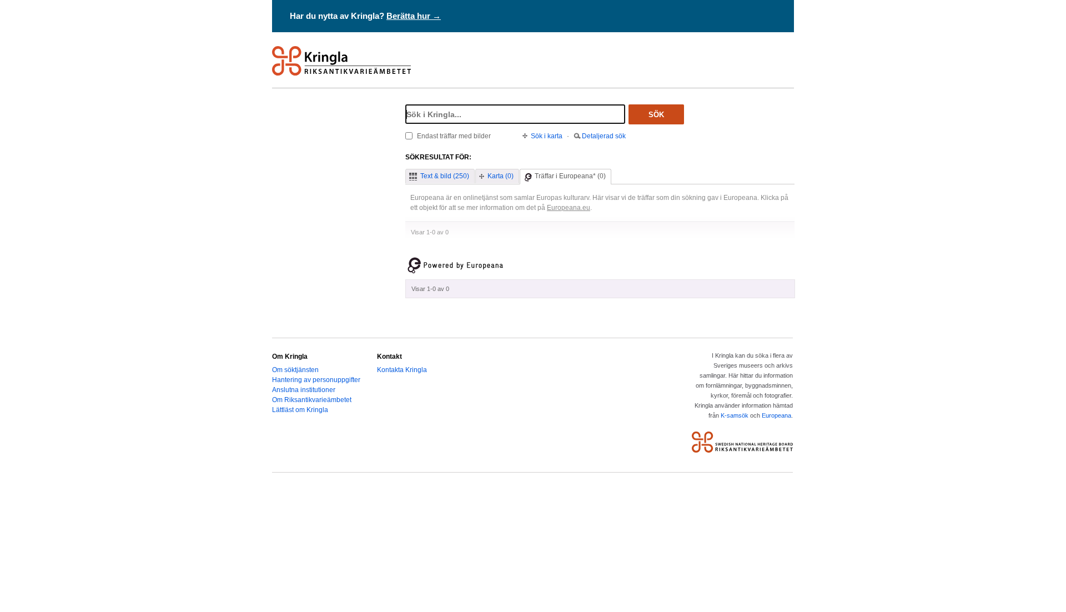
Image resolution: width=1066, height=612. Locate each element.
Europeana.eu (568, 208)
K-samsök (734, 415)
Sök (656, 115)
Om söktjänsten (295, 370)
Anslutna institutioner (303, 390)
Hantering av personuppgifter (316, 380)
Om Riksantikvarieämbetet (311, 400)
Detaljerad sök (604, 136)
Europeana (776, 415)
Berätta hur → (413, 16)
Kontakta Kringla (402, 370)
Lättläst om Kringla (300, 410)
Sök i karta (546, 136)
